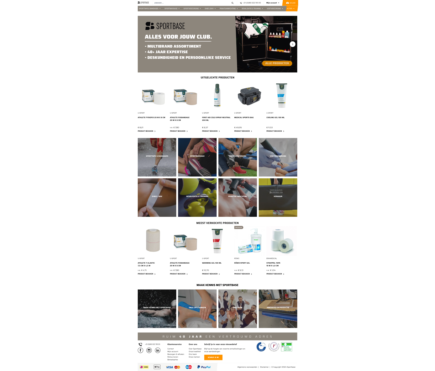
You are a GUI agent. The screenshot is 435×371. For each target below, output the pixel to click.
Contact (170, 348)
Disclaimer (264, 367)
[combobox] (194, 3)
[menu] (217, 8)
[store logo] (143, 2)
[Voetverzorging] (278, 157)
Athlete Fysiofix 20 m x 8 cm (151, 117)
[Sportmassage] (197, 157)
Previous (142, 44)
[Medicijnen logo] (286, 346)
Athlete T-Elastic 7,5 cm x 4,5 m (146, 264)
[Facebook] (141, 350)
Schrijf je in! (213, 357)
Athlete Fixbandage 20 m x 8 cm (180, 119)
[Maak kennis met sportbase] (157, 308)
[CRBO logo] (274, 346)
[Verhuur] (278, 197)
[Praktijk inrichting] (237, 197)
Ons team (193, 354)
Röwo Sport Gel (242, 263)
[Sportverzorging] (237, 157)
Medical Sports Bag (244, 117)
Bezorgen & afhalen (175, 354)
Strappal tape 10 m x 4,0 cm (273, 264)
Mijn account (172, 351)
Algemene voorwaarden (247, 367)
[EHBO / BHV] (157, 197)
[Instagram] (150, 350)
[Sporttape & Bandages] (157, 157)
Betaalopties (172, 359)
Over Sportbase (195, 348)
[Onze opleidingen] (197, 308)
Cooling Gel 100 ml (275, 117)
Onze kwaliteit (195, 351)
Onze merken (194, 356)
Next (292, 44)
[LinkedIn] (158, 350)
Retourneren (172, 356)
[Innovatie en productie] (278, 308)
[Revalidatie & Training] (197, 197)
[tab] (175, 344)
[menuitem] (150, 8)
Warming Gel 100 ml (211, 263)
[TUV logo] (261, 346)
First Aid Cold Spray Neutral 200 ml (216, 119)
